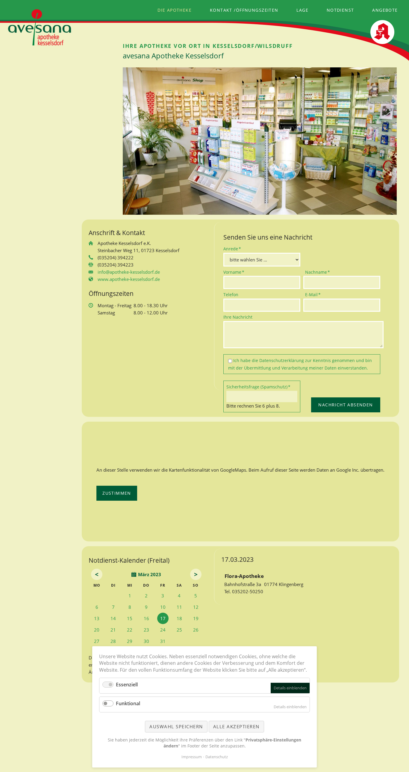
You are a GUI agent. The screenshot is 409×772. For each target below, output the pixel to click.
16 (146, 618)
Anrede (233, 249)
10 (163, 607)
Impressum (191, 756)
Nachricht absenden (345, 405)
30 (146, 641)
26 (196, 630)
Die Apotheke (174, 10)
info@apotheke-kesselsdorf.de (129, 272)
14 (113, 618)
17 (163, 618)
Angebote (385, 10)
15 (129, 618)
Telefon (230, 294)
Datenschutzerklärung (281, 360)
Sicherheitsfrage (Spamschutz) (258, 387)
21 (113, 630)
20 (96, 630)
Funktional (128, 703)
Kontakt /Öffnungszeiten (244, 10)
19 (196, 618)
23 (146, 630)
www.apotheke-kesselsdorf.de (129, 279)
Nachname (317, 272)
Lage (302, 10)
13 (96, 618)
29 (129, 641)
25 (179, 630)
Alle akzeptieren (236, 726)
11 (179, 607)
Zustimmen (116, 493)
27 (96, 641)
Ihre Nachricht (237, 317)
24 (163, 630)
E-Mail (315, 294)
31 (163, 641)
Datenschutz (216, 756)
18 (179, 618)
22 (129, 630)
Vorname (233, 272)
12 (196, 607)
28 (113, 641)
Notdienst (340, 10)
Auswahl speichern (176, 726)
